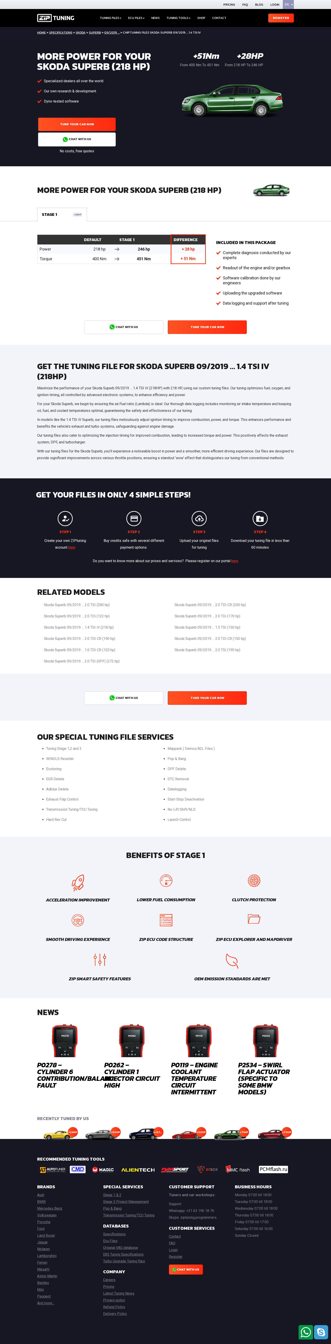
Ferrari (42, 1262)
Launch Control (179, 819)
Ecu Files (110, 1241)
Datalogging (177, 789)
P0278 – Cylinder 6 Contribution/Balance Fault (77, 1075)
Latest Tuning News (118, 1293)
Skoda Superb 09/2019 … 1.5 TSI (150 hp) (207, 627)
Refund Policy (114, 1307)
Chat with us (79, 139)
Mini (40, 1289)
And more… (45, 1303)
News (155, 18)
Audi (40, 1195)
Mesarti (43, 1269)
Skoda (81, 32)
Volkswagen (47, 1215)
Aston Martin (47, 1276)
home (41, 32)
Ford (40, 1229)
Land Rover (46, 1235)
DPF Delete (177, 769)
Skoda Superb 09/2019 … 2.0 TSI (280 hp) (77, 605)
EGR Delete (55, 779)
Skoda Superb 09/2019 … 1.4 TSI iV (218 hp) (79, 627)
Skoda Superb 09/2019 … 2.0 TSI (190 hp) (207, 650)
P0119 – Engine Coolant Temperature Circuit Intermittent (194, 1078)
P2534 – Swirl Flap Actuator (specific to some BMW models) (264, 1078)
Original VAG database (120, 1248)
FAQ (245, 4)
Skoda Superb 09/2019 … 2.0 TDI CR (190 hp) (79, 639)
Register (281, 18)
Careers (109, 1280)
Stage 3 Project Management (126, 1202)
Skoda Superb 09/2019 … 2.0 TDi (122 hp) (77, 616)
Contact (219, 18)
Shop (201, 18)
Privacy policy (114, 1300)
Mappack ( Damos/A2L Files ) (191, 748)
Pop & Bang (177, 759)
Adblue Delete (57, 789)
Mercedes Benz (49, 1208)
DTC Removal (178, 779)
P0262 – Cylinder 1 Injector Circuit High (132, 1075)
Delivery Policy (115, 1314)
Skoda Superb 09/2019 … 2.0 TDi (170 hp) (207, 616)
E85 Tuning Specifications (123, 1254)
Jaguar (42, 1242)
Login (274, 4)
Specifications (60, 32)
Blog (259, 4)
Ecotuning (53, 769)
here (71, 547)
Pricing (229, 4)
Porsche (43, 1222)
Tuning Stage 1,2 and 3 (64, 748)
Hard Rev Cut (56, 819)
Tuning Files (109, 18)
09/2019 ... (112, 32)
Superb (95, 32)
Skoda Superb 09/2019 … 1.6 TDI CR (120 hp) (79, 650)
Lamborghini (47, 1256)
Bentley (43, 1283)
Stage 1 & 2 (112, 1195)
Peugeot (44, 1296)
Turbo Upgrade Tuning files (124, 1261)
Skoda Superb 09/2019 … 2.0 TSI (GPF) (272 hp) (82, 661)
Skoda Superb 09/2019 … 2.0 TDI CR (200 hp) (210, 605)
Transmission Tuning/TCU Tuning (71, 809)
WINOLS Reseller (60, 759)
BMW (41, 1202)
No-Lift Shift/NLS (181, 809)
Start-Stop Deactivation (186, 799)
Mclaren (43, 1249)
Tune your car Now (77, 124)
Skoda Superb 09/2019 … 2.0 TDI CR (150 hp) (210, 639)
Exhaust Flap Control (62, 799)
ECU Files (135, 18)
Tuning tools (177, 18)
